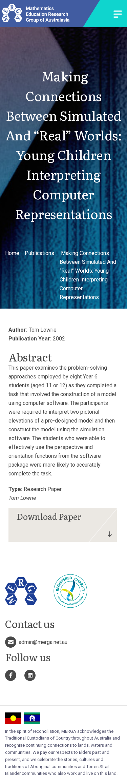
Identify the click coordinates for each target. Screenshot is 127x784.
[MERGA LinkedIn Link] (30, 675)
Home (12, 253)
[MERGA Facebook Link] (10, 675)
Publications (39, 253)
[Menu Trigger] (117, 14)
